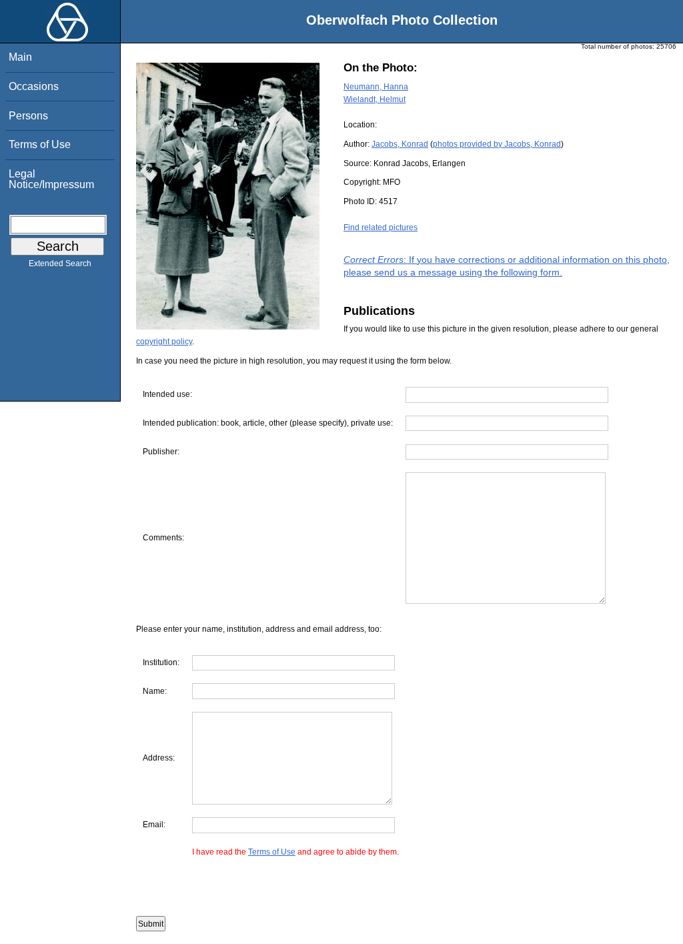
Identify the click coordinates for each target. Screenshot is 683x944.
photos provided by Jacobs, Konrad (497, 144)
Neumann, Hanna (376, 86)
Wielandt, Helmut (375, 99)
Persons (28, 115)
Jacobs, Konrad (400, 144)
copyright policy (164, 341)
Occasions (34, 86)
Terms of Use (40, 144)
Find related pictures (381, 227)
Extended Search (60, 264)
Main (20, 57)
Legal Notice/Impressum (51, 179)
